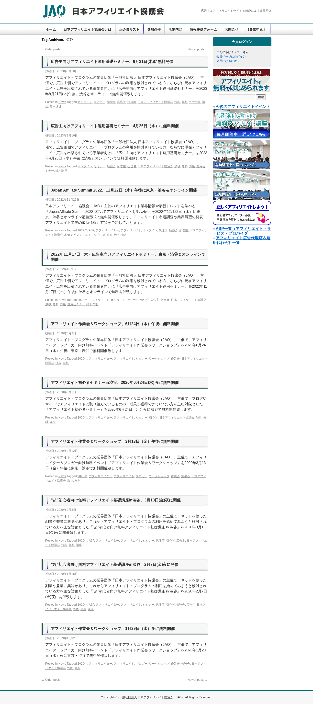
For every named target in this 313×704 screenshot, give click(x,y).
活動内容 (175, 29)
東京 (110, 235)
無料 (185, 102)
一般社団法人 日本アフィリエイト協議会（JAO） (152, 697)
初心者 (153, 417)
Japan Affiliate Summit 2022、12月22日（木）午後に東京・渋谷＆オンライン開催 (124, 190)
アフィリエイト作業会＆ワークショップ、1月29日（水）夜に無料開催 (113, 628)
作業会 (175, 358)
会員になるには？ (228, 61)
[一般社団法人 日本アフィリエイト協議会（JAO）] (100, 11)
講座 (192, 166)
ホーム (51, 29)
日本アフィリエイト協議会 (155, 102)
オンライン (85, 102)
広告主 (121, 102)
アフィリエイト (131, 230)
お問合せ (231, 29)
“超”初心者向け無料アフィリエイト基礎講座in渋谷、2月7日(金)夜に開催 (115, 564)
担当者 (131, 102)
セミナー (99, 102)
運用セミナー (76, 304)
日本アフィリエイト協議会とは (88, 29)
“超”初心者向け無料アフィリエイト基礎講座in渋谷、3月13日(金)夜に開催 (116, 500)
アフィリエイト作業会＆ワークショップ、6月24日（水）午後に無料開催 (115, 324)
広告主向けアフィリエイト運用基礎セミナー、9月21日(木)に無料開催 (112, 61)
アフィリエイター (107, 230)
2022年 (82, 230)
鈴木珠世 (55, 106)
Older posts (51, 49)
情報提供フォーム (203, 29)
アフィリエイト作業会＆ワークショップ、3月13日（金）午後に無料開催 (115, 441)
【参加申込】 (256, 29)
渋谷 (177, 102)
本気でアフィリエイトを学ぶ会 (84, 235)
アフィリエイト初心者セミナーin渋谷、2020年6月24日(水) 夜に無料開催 (115, 382)
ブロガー (141, 476)
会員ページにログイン (231, 56)
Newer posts (198, 49)
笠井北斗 (195, 102)
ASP (91, 230)
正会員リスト (129, 29)
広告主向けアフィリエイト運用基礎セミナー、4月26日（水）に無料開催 (115, 126)
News (62, 102)
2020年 (82, 358)
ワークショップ (159, 358)
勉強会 (111, 102)
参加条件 (154, 29)
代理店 (163, 230)
